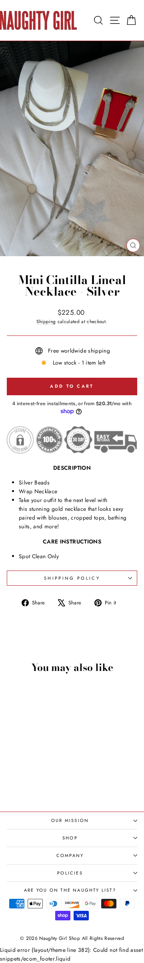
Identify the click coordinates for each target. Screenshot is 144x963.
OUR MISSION (70, 820)
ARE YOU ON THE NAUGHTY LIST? (70, 890)
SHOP (70, 838)
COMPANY (70, 855)
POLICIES (70, 873)
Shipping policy (72, 578)
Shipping (46, 321)
